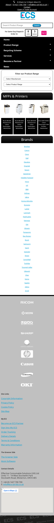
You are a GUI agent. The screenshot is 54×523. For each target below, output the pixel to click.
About (8, 4)
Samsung (27, 244)
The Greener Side (9, 457)
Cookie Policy (7, 407)
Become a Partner (12, 61)
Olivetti (27, 228)
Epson (27, 170)
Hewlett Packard (27, 178)
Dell (27, 158)
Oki (27, 224)
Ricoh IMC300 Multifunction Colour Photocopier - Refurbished (7, 124)
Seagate (27, 252)
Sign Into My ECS (9, 427)
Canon (26, 150)
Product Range (11, 45)
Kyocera (27, 205)
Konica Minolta (27, 201)
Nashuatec (27, 217)
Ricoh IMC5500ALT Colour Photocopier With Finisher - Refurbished (43, 124)
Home (7, 39)
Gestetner (27, 174)
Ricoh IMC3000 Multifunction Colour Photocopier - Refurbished (19, 124)
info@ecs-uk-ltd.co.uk (37, 4)
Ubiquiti (27, 271)
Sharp (27, 256)
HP (27, 185)
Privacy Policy (7, 402)
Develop (27, 162)
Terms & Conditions (10, 440)
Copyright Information (12, 398)
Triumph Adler (27, 267)
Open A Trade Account (27, 9)
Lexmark (27, 213)
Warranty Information (11, 444)
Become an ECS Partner (12, 423)
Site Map (5, 411)
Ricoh (27, 240)
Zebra (27, 287)
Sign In (44, 33)
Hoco (27, 181)
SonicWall (27, 259)
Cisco (27, 154)
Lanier (27, 209)
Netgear (27, 220)
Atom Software (8, 461)
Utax (27, 275)
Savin (27, 248)
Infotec (27, 193)
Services (8, 55)
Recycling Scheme (12, 50)
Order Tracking (8, 432)
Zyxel (27, 291)
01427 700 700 (19, 4)
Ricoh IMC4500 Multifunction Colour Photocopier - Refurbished (31, 124)
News (6, 66)
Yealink (27, 283)
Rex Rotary (27, 236)
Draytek (27, 166)
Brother (27, 146)
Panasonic (27, 232)
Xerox (27, 279)
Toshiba (27, 263)
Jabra (27, 197)
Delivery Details (8, 436)
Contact (27, 7)
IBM (27, 189)
